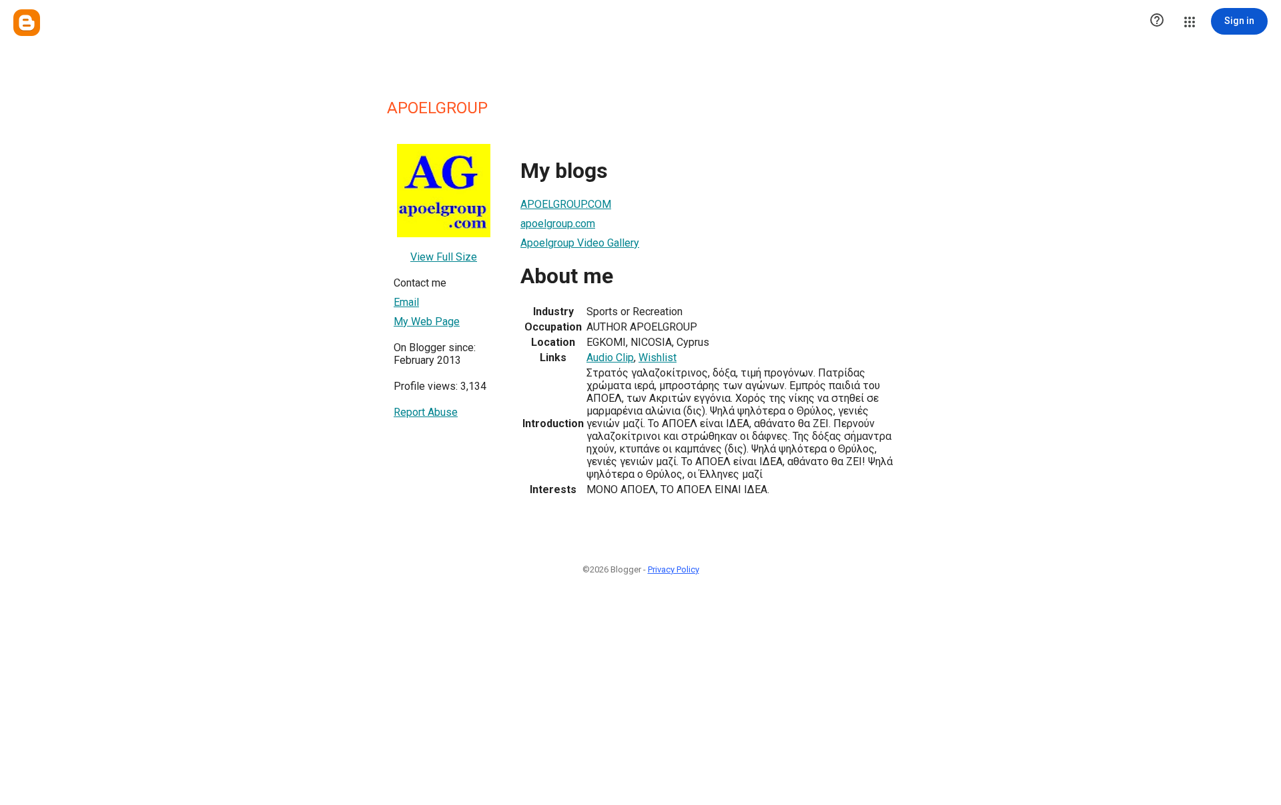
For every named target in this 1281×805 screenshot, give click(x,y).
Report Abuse (426, 412)
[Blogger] (26, 22)
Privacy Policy (673, 569)
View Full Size (443, 257)
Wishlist (657, 357)
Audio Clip (610, 357)
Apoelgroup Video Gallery (579, 243)
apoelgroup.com (557, 223)
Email (406, 302)
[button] (1157, 21)
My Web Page (427, 321)
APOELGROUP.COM (565, 204)
